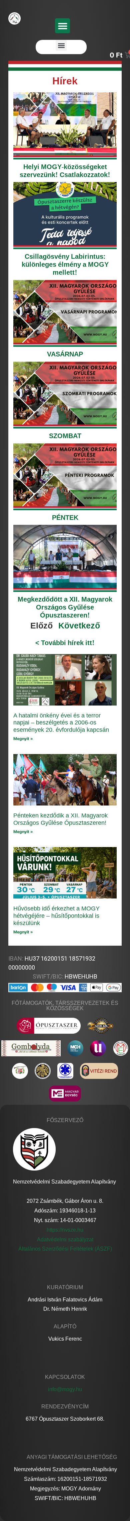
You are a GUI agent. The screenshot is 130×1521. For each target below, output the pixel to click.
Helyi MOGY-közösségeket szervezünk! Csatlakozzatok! (65, 170)
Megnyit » (23, 738)
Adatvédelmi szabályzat (65, 1239)
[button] (62, 25)
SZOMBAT (65, 435)
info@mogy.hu (65, 1389)
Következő (79, 625)
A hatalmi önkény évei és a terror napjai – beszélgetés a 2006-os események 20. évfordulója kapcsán (61, 722)
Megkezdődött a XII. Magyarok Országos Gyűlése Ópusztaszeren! (65, 607)
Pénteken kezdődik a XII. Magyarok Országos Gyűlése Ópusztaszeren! (60, 819)
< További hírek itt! (65, 642)
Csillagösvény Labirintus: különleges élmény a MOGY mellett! (65, 264)
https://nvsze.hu (65, 1230)
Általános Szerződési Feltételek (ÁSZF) (65, 1249)
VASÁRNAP (65, 353)
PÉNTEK (65, 517)
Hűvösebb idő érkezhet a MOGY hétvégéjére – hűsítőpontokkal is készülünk (56, 915)
